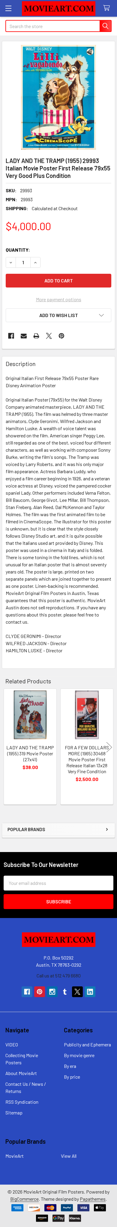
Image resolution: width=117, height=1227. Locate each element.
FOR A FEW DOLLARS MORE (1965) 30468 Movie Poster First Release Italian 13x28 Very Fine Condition (87, 759)
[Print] (36, 335)
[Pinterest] (61, 335)
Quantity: (18, 250)
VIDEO (11, 1044)
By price (72, 1077)
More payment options (58, 299)
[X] (49, 335)
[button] (58, 315)
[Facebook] (11, 335)
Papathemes (93, 1199)
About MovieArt (21, 1073)
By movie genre (79, 1055)
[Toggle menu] (8, 8)
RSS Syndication (21, 1102)
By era (70, 1066)
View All (68, 1156)
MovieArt (14, 1156)
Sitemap (13, 1112)
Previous (8, 747)
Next (109, 747)
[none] (58, 97)
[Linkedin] (90, 991)
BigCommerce (24, 1199)
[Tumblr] (64, 991)
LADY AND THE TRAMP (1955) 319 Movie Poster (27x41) (30, 753)
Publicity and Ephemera (87, 1044)
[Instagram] (52, 991)
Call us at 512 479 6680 (59, 975)
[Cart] (108, 8)
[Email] (23, 335)
